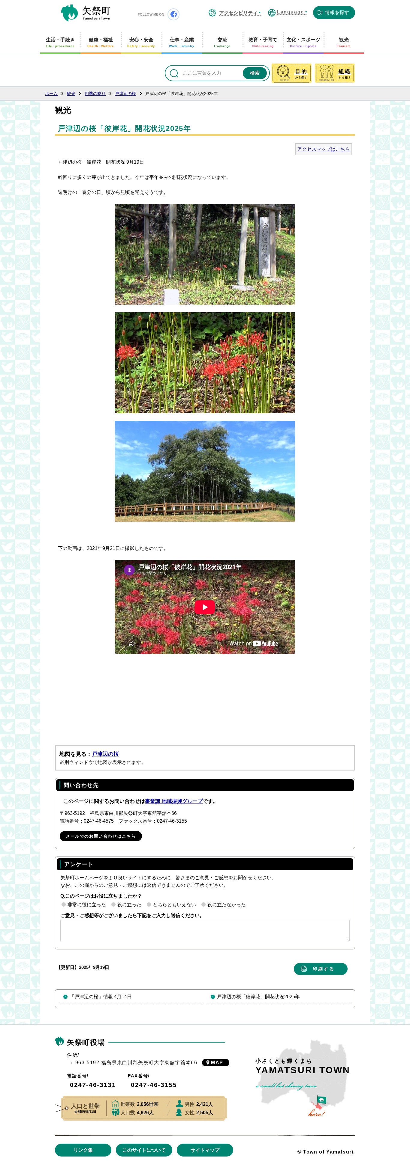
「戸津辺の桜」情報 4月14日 (101, 996)
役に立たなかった (226, 904)
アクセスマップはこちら (323, 149)
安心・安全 (141, 42)
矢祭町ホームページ (85, 13)
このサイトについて (144, 1150)
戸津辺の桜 (125, 93)
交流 (222, 42)
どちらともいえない (174, 904)
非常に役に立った (87, 904)
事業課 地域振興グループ (174, 801)
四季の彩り (95, 93)
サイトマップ (205, 1150)
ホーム (51, 93)
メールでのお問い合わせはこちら (101, 836)
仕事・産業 (181, 42)
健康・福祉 (100, 42)
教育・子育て (263, 42)
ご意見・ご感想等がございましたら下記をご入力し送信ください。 (132, 915)
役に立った (129, 904)
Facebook (173, 14)
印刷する (324, 969)
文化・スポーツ (303, 42)
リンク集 (83, 1150)
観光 (344, 42)
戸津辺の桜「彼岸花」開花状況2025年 (258, 996)
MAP (217, 1062)
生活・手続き (60, 42)
